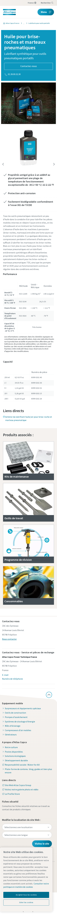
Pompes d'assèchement (16, 717)
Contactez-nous (28, 66)
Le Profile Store (12, 794)
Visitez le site (42, 843)
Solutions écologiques (15, 756)
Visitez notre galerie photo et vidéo (21, 789)
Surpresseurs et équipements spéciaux (23, 708)
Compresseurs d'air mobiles (18, 730)
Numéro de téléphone (12, 678)
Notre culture (11, 747)
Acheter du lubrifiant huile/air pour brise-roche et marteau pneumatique (28, 418)
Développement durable (16, 760)
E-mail (5, 674)
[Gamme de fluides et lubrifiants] (23, 23)
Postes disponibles (14, 751)
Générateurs (11, 734)
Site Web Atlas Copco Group (18, 785)
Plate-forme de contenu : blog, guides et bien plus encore (28, 771)
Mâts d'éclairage (12, 725)
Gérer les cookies (26, 902)
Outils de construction (15, 712)
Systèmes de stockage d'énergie (20, 721)
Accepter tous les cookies (26, 895)
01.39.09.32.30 (14, 74)
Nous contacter (9, 639)
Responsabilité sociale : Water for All (22, 764)
